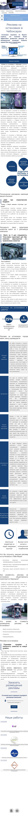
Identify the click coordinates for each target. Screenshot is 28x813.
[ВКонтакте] (11, 809)
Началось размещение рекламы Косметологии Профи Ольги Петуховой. (14, 745)
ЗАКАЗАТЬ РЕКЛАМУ (18, 4)
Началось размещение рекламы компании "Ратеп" (14, 757)
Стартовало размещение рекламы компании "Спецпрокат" (14, 770)
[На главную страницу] (3, 5)
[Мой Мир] (17, 809)
